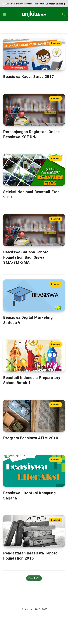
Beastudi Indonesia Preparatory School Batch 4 (31, 380)
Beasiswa (55, 43)
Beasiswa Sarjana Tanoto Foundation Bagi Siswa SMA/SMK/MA (26, 257)
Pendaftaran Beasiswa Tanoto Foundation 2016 (30, 556)
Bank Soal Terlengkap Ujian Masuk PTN (25, 3)
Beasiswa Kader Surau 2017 (28, 76)
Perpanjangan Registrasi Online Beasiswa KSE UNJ (31, 134)
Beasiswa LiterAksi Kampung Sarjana (29, 495)
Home (3, 30)
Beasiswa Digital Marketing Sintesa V (28, 320)
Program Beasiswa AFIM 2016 (30, 438)
